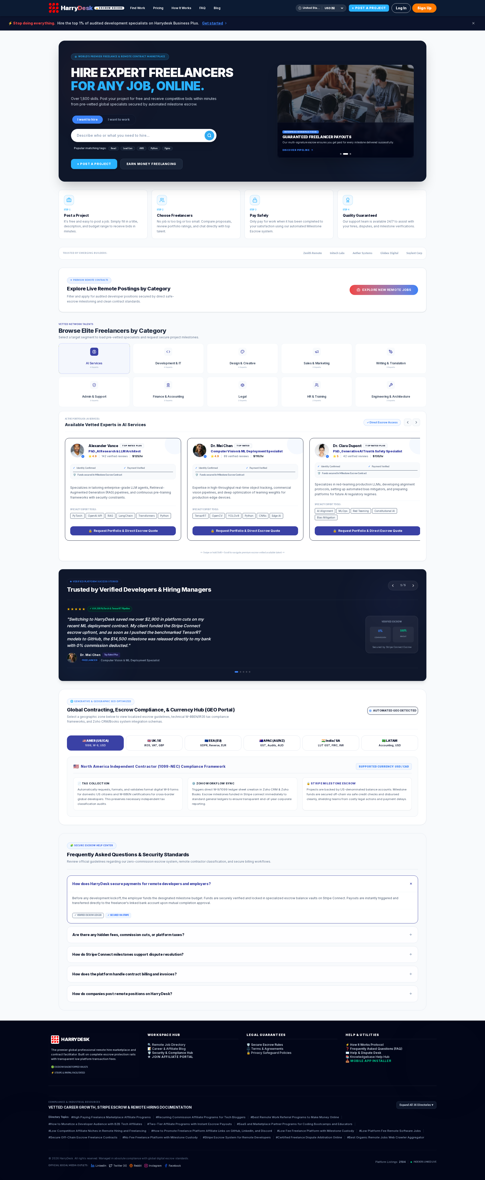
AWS (141, 148)
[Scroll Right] (416, 422)
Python (154, 148)
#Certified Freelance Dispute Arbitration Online (309, 1137)
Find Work (137, 8)
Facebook (175, 1165)
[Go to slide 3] (350, 154)
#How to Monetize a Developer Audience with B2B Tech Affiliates (95, 1124)
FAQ (202, 8)
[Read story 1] (236, 672)
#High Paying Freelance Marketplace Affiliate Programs (111, 1117)
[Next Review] (413, 585)
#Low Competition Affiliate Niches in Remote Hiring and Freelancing (97, 1131)
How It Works (181, 8)
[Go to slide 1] (341, 154)
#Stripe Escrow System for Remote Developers (237, 1137)
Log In (401, 8)
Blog (217, 8)
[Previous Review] (392, 585)
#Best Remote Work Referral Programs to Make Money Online (295, 1117)
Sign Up (424, 8)
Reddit (138, 1165)
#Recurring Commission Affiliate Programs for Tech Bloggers (201, 1117)
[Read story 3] (243, 672)
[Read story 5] (249, 672)
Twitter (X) (120, 1165)
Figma (167, 148)
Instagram (155, 1165)
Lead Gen (127, 148)
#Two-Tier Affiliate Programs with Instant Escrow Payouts (189, 1124)
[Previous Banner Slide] (284, 111)
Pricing (158, 8)
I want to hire (87, 119)
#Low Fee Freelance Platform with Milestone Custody (315, 1131)
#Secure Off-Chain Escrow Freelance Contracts (82, 1137)
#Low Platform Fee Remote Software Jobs (390, 1131)
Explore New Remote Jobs (386, 290)
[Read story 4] (246, 672)
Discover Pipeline (296, 150)
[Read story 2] (240, 672)
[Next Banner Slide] (407, 111)
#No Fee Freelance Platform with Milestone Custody (160, 1137)
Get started (212, 23)
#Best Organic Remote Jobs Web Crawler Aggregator (385, 1137)
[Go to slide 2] (345, 154)
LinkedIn (100, 1165)
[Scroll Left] (407, 422)
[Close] (473, 23)
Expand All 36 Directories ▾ (416, 1105)
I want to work (119, 119)
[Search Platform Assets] (209, 135)
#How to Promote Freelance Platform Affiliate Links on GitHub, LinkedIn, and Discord (211, 1131)
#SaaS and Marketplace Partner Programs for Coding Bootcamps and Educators (294, 1124)
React (113, 148)
